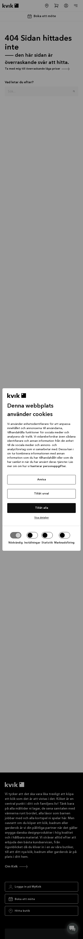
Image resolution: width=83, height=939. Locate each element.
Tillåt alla (41, 507)
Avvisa (41, 479)
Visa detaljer (41, 517)
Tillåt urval (41, 493)
